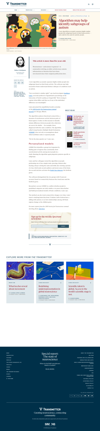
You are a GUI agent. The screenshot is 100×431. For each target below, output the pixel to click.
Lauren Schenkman (80, 139)
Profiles (8, 360)
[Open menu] (93, 4)
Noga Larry (81, 127)
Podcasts (9, 364)
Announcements (89, 368)
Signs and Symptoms (19, 96)
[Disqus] (50, 326)
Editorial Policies (88, 378)
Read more (50, 369)
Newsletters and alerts (87, 360)
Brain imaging (17, 93)
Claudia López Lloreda (18, 293)
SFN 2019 (16, 95)
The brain (22, 96)
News (16, 10)
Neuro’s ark (12, 282)
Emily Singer (78, 146)
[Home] (50, 409)
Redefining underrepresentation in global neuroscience (49, 289)
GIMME (31, 132)
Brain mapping (53, 236)
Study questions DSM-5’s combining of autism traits (79, 134)
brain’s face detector (56, 170)
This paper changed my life (14, 362)
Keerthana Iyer (45, 295)
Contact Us (90, 388)
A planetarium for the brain (79, 144)
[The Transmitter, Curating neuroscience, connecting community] (16, 4)
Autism (21, 92)
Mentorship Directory (87, 365)
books (12, 371)
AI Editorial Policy (88, 381)
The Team (91, 355)
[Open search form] (88, 4)
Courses (8, 376)
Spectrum (66, 16)
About (87, 353)
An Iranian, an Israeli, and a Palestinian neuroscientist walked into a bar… (78, 121)
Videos (8, 367)
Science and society (44, 282)
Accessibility (90, 385)
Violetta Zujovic (44, 298)
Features (8, 357)
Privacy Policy (89, 383)
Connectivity (22, 94)
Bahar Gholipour (65, 38)
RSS (93, 372)
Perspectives (29, 10)
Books (8, 369)
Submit (63, 226)
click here (42, 209)
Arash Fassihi (78, 126)
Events (8, 374)
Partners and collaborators (85, 357)
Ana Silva (52, 297)
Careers (91, 370)
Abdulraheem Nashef (79, 128)
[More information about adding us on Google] (88, 16)
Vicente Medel (74, 298)
